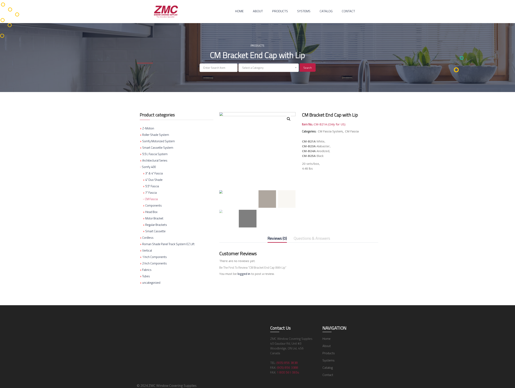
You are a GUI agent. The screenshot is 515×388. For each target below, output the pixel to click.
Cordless (147, 237)
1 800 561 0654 (288, 372)
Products (280, 11)
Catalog (326, 11)
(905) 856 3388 (287, 367)
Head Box (151, 212)
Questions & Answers (312, 238)
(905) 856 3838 (287, 362)
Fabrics (146, 269)
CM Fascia (151, 199)
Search (307, 68)
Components (153, 205)
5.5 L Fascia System (155, 154)
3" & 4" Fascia (154, 173)
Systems (303, 11)
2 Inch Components (154, 263)
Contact (348, 11)
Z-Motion (148, 128)
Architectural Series (154, 160)
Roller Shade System (155, 134)
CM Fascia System (330, 131)
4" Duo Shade (154, 179)
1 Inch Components (154, 257)
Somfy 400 (149, 167)
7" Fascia (151, 192)
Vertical (147, 250)
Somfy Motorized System (158, 141)
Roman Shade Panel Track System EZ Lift (168, 244)
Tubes (146, 276)
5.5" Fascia (152, 186)
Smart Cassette (155, 231)
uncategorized (151, 282)
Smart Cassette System (157, 147)
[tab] (277, 239)
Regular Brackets (156, 224)
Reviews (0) (277, 238)
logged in (244, 274)
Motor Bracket (154, 218)
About (258, 11)
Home (239, 11)
